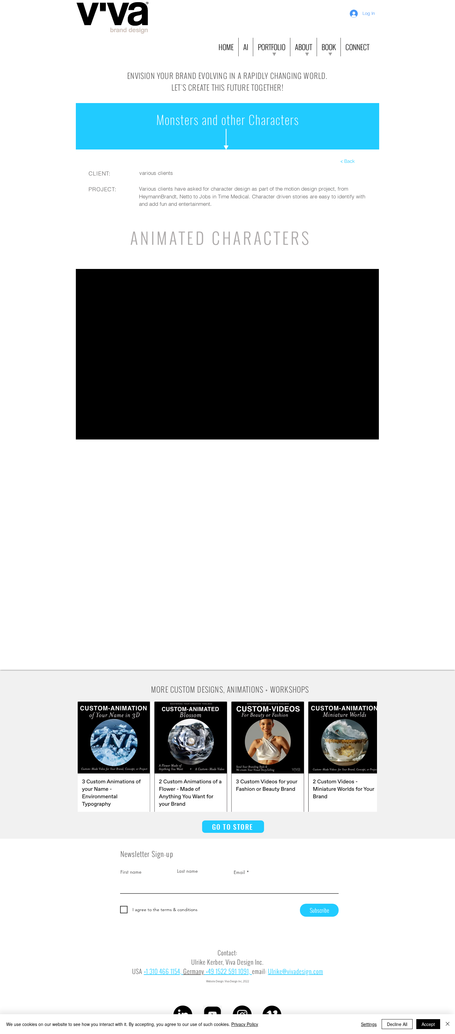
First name (130, 872)
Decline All (397, 1024)
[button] (246, 47)
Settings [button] (369, 1024)
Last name (187, 871)
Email (239, 872)
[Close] (447, 1024)
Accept (428, 1024)
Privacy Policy (244, 1024)
